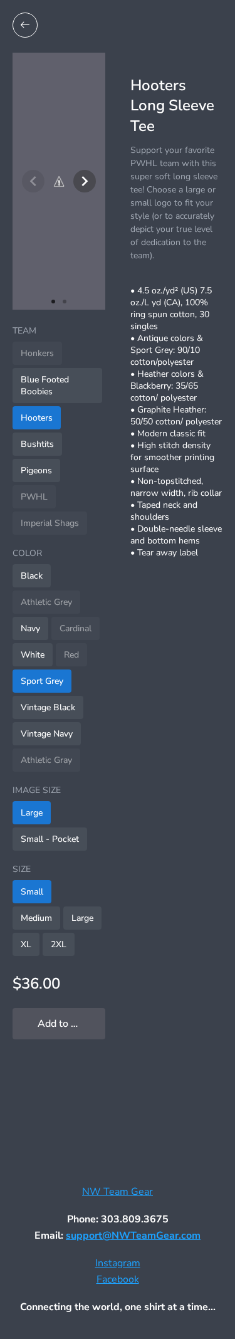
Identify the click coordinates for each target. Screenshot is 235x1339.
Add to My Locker (71, 1024)
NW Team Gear (117, 1192)
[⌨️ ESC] (25, 25)
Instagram (117, 1263)
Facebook (118, 1279)
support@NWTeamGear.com (133, 1235)
